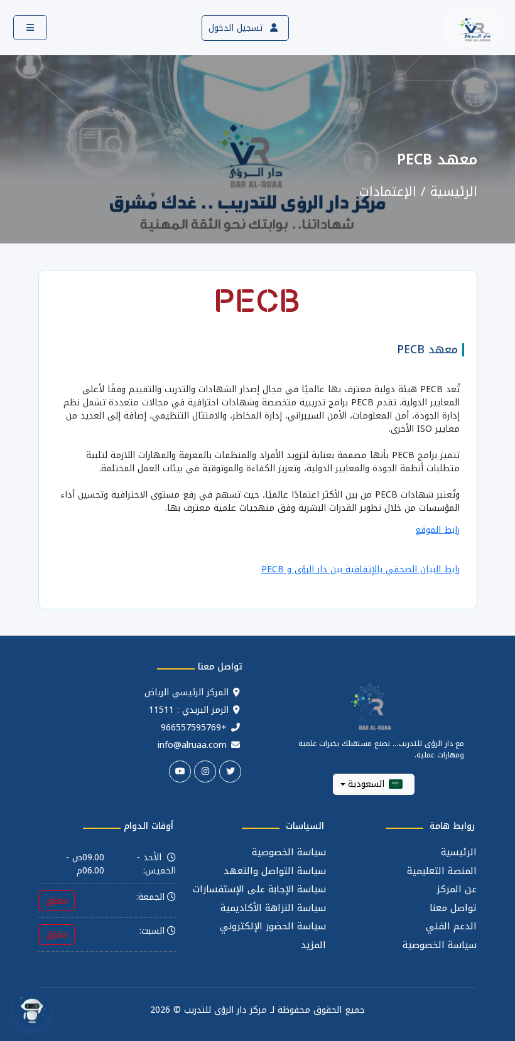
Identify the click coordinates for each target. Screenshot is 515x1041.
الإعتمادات (387, 191)
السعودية (366, 784)
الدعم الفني (451, 926)
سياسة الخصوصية (440, 945)
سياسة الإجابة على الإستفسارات (259, 889)
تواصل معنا (453, 908)
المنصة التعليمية (442, 871)
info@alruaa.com (192, 745)
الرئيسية (453, 191)
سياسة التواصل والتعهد (275, 871)
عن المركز (456, 889)
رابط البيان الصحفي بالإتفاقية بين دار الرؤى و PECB (360, 569)
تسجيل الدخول (237, 27)
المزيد (313, 945)
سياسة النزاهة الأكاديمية (273, 908)
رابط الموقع (437, 529)
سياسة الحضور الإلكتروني (273, 926)
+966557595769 (194, 727)
